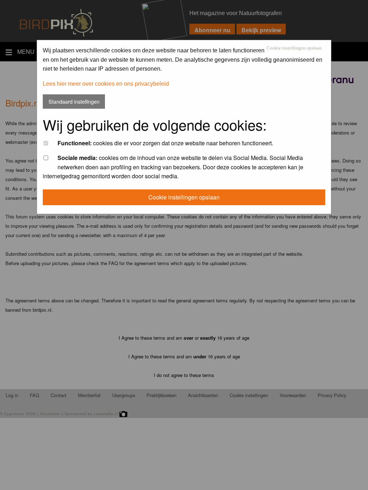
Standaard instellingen (74, 101)
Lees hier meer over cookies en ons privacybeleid (106, 84)
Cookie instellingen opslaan (294, 48)
